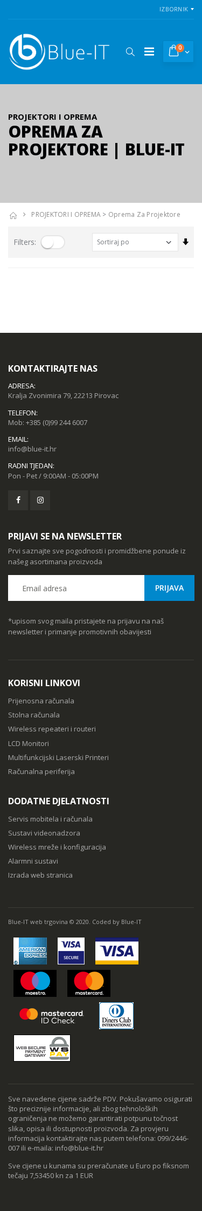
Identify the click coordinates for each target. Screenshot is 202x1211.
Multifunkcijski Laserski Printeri (58, 757)
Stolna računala (34, 715)
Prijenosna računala (41, 701)
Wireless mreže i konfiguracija (57, 847)
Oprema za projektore (144, 214)
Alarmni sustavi (33, 861)
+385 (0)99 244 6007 (56, 422)
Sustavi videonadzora (44, 833)
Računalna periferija (41, 771)
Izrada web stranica (40, 875)
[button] (130, 52)
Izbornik (173, 9)
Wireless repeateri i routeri (52, 729)
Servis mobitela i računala (50, 819)
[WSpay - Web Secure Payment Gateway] (42, 1048)
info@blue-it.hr (32, 449)
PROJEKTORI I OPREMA (66, 214)
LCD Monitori (28, 743)
